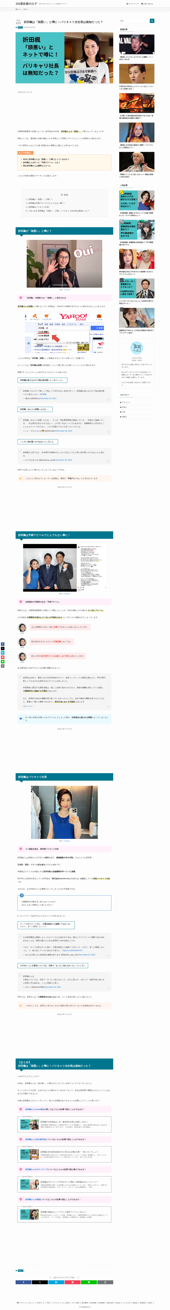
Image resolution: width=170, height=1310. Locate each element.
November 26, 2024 (48, 398)
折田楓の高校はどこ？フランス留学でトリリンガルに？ (64, 1212)
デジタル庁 (126, 1303)
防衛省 (135, 1303)
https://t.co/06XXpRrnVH (72, 950)
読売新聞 (102, 1303)
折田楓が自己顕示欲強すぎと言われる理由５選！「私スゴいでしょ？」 (70, 1152)
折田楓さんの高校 (32, 1199)
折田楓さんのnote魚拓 (34, 1109)
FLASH (30, 706)
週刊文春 (110, 1303)
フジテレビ (56, 1303)
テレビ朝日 (66, 1303)
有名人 (20, 27)
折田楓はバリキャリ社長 (39, 207)
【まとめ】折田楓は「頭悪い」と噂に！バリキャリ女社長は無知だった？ (59, 211)
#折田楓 (43, 394)
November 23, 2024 (64, 460)
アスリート (126, 402)
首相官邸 (143, 1303)
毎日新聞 (93, 1303)
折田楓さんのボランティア (36, 1169)
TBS (48, 1303)
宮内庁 (150, 1303)
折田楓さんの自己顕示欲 (35, 1139)
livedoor (118, 1303)
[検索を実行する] (152, 21)
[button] (23, 1282)
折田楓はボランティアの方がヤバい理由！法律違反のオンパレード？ (69, 1182)
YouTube (67, 290)
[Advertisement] (64, 110)
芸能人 (124, 417)
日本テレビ (40, 1303)
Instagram (66, 594)
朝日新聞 (85, 1303)
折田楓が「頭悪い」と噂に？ (41, 199)
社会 (123, 412)
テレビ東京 (75, 1303)
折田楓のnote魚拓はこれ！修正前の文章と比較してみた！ (65, 1122)
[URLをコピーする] (105, 1282)
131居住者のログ (26, 3)
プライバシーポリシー (26, 1303)
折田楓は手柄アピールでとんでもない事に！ (47, 203)
